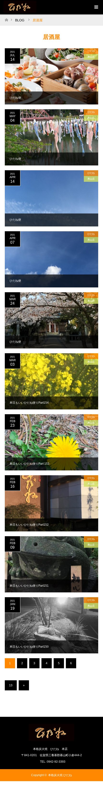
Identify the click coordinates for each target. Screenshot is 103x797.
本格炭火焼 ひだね (60, 775)
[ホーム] (6, 18)
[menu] (96, 7)
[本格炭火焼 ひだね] (51, 739)
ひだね (91, 51)
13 (10, 685)
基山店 (91, 56)
